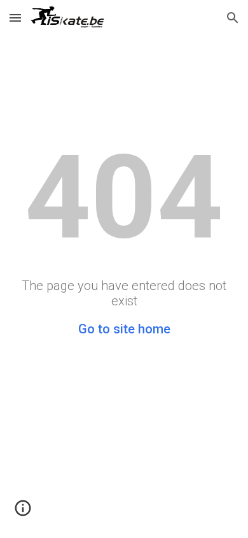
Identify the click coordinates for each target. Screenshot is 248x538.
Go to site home (124, 329)
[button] (15, 17)
